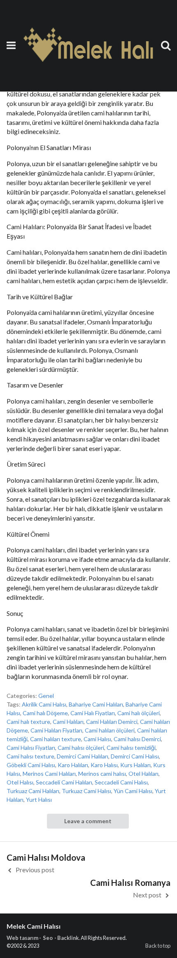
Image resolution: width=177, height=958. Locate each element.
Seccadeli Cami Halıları (64, 782)
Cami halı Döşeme (45, 712)
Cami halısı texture (30, 756)
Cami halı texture (28, 721)
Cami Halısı (97, 738)
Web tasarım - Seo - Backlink (43, 938)
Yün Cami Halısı (133, 790)
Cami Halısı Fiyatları (31, 747)
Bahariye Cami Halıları (96, 704)
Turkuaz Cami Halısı (86, 790)
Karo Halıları (73, 764)
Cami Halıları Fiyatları (56, 730)
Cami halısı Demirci (137, 738)
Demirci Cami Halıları (82, 756)
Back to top (157, 945)
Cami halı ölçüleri (138, 712)
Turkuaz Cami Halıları (33, 790)
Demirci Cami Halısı (135, 756)
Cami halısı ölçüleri (81, 747)
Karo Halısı (104, 764)
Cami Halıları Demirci (111, 721)
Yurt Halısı (39, 799)
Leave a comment (88, 820)
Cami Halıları (68, 721)
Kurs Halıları (135, 764)
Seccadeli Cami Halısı (121, 782)
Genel (46, 695)
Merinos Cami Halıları (49, 773)
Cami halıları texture (55, 738)
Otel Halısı (20, 782)
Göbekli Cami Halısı (31, 764)
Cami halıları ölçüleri (110, 730)
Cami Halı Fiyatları (92, 712)
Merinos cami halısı (102, 773)
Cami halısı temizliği (131, 747)
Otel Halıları (143, 773)
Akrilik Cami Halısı (44, 704)
